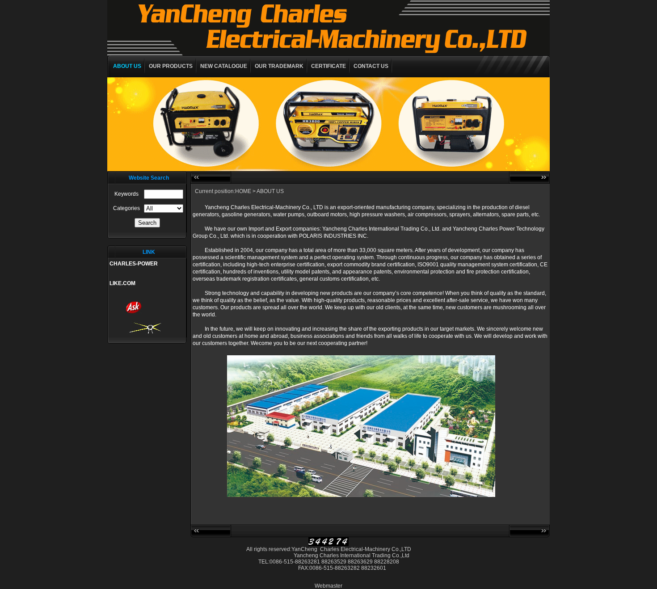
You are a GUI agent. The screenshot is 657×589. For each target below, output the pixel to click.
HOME (243, 191)
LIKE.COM (122, 283)
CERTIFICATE (328, 66)
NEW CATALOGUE (223, 66)
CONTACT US (371, 66)
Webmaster (328, 586)
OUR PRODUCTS (171, 66)
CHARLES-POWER (134, 264)
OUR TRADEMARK (279, 66)
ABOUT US (127, 66)
